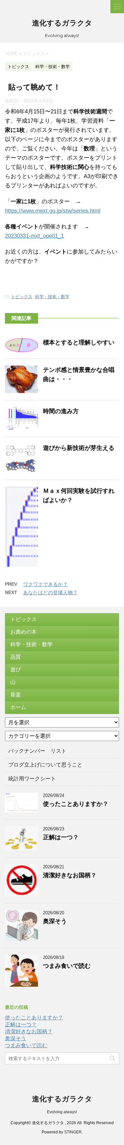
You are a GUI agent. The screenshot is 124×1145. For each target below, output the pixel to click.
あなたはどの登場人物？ (50, 592)
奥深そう (55, 921)
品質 (15, 657)
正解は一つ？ (61, 837)
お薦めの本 (23, 632)
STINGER (73, 1132)
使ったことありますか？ (75, 804)
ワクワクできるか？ (45, 584)
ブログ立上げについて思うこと (45, 765)
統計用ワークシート (32, 778)
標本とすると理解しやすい (78, 342)
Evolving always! (62, 1112)
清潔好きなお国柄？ (70, 875)
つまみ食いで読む (67, 966)
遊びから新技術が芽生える (78, 448)
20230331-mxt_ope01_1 (34, 236)
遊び (15, 669)
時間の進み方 (61, 411)
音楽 (15, 694)
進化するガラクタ (62, 23)
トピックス (21, 296)
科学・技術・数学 (52, 296)
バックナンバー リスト (37, 751)
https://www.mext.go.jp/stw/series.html (53, 211)
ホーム (18, 707)
